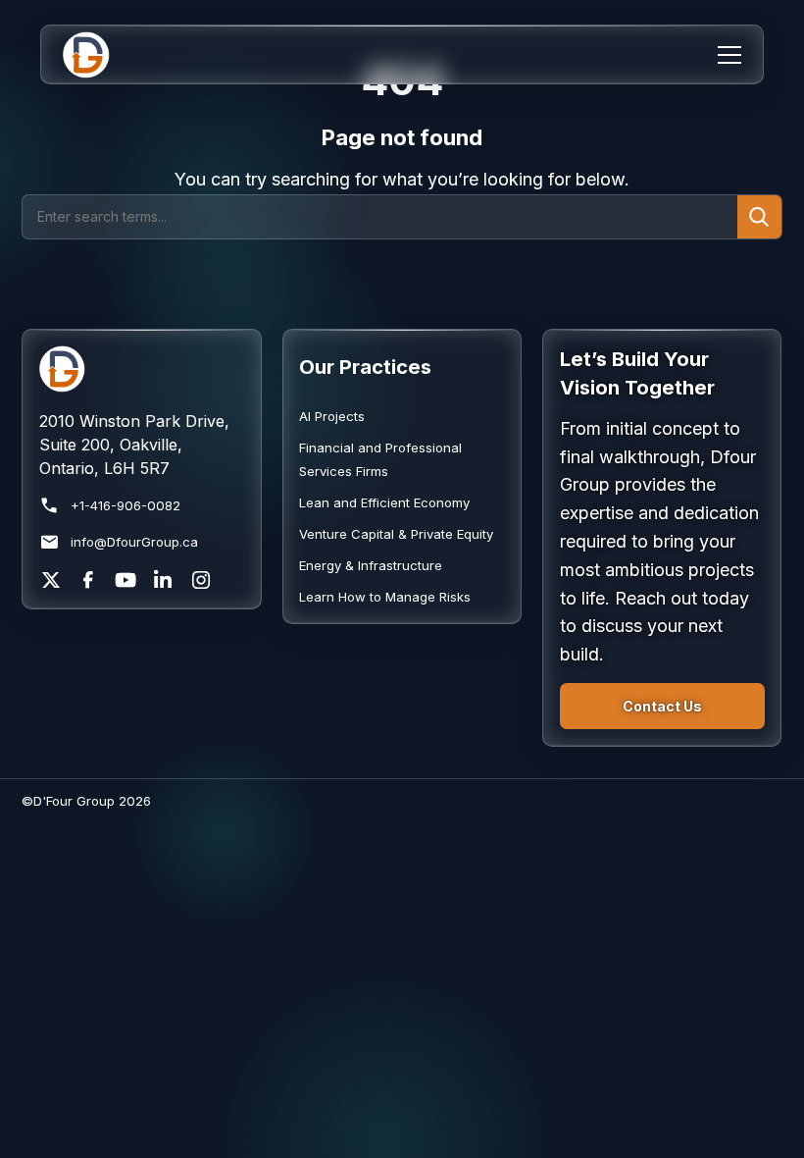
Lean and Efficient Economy (384, 502)
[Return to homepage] (141, 369)
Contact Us (662, 706)
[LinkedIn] (163, 580)
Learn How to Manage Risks (385, 597)
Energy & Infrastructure (370, 565)
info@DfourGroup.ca (134, 542)
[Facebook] (88, 580)
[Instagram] (201, 580)
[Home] (98, 54)
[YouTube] (125, 580)
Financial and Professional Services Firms (380, 459)
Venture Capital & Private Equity (396, 534)
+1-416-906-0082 (125, 505)
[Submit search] (758, 216)
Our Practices (365, 367)
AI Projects (332, 416)
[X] (51, 580)
